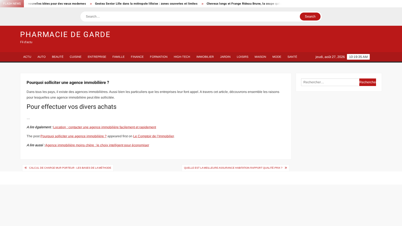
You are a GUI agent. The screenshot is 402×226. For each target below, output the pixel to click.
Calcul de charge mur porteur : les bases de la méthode (70, 167)
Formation (159, 56)
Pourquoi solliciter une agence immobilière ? (73, 136)
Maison (260, 56)
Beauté (57, 56)
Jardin (225, 56)
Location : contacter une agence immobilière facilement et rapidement (104, 127)
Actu (27, 56)
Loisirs (242, 56)
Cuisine (75, 56)
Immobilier (205, 56)
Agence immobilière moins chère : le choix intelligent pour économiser (97, 145)
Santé (292, 56)
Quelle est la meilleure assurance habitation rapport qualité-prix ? (233, 167)
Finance (137, 56)
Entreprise (97, 56)
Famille (118, 56)
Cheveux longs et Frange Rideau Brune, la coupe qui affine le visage (248, 3)
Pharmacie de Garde (65, 34)
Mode (276, 56)
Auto (41, 56)
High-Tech (182, 56)
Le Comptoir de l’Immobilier (153, 136)
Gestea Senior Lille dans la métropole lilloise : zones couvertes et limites (141, 3)
